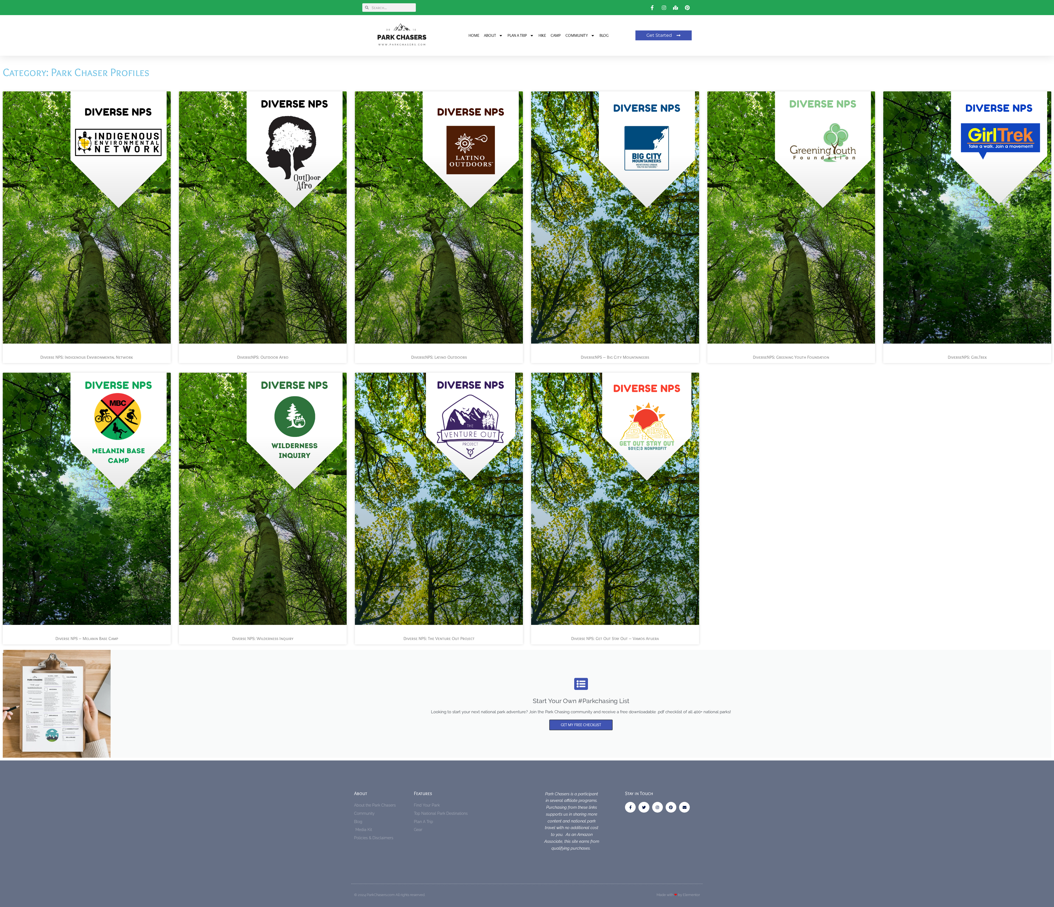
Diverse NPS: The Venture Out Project (439, 638)
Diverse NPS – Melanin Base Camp (86, 638)
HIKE (542, 35)
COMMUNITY (576, 35)
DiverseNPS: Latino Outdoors (439, 357)
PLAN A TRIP (517, 35)
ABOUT (490, 35)
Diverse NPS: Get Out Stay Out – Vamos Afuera (615, 638)
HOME (474, 35)
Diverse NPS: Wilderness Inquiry (262, 638)
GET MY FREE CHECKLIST (581, 724)
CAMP (556, 35)
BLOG (604, 35)
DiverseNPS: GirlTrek (967, 357)
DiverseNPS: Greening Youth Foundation (791, 357)
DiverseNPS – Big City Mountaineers (615, 357)
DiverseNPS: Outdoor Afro (262, 357)
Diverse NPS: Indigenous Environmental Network (86, 357)
